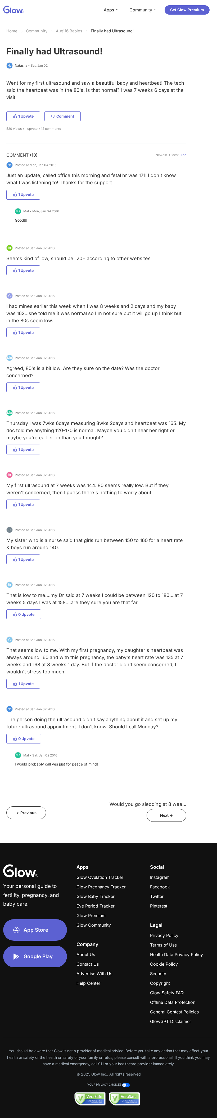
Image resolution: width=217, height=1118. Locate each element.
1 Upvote (26, 116)
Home (11, 30)
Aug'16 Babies (69, 30)
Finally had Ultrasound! (112, 30)
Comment (65, 116)
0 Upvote (26, 614)
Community (36, 30)
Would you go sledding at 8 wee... (148, 804)
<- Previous (26, 812)
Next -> (166, 815)
